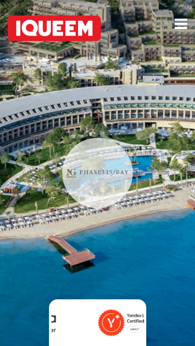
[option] (97, 320)
